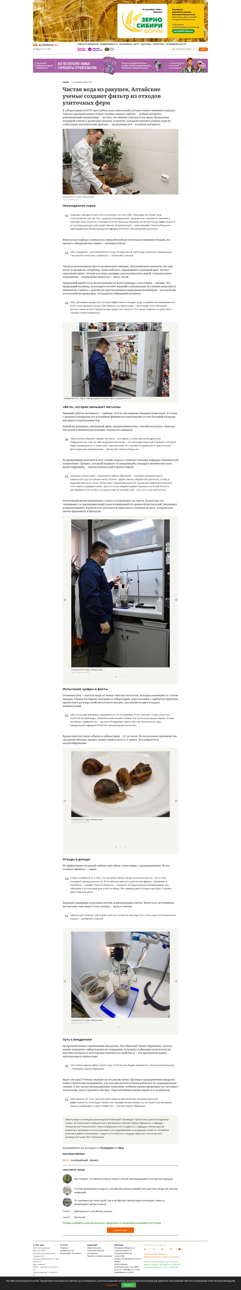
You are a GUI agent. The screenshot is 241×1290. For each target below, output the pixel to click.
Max (121, 1147)
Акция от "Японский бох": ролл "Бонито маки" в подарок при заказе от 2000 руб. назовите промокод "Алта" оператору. (162, 1264)
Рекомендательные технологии (123, 1254)
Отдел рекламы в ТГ (123, 1250)
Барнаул (94, 1160)
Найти (203, 49)
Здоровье (146, 44)
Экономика (125, 44)
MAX (132, 1272)
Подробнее (111, 1285)
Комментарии (120, 1230)
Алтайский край (79, 1160)
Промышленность (176, 44)
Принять (128, 1285)
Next (176, 600)
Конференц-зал (67, 1250)
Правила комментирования (99, 1256)
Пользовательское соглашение (95, 1252)
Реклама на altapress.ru (124, 1248)
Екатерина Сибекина (74, 1153)
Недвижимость (109, 44)
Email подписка (121, 1264)
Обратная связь (94, 1248)
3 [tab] (124, 676)
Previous (64, 600)
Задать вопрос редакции (155, 1254)
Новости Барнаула (88, 44)
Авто (136, 44)
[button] (93, 327)
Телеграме (107, 1147)
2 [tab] (120, 676)
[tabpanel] (120, 600)
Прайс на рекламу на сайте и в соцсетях (161, 1257)
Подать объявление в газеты (127, 1258)
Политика (158, 44)
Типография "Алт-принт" (71, 1253)
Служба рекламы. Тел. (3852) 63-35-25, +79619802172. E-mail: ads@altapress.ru (127, 1270)
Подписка (64, 1248)
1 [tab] (116, 676)
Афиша (117, 1261)
